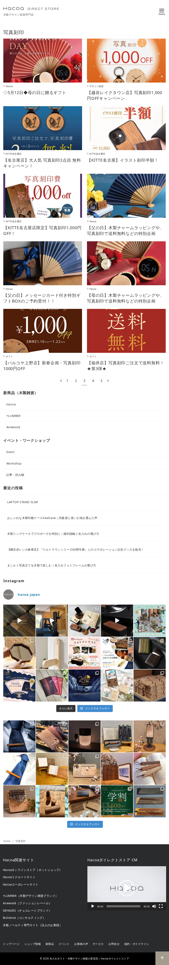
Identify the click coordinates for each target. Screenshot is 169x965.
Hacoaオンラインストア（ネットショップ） (32, 870)
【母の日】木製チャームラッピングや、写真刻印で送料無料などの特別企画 (125, 298)
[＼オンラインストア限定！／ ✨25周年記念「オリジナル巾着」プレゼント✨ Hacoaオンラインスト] (19, 685)
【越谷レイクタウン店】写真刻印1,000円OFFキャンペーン (124, 95)
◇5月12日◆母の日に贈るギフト (34, 92)
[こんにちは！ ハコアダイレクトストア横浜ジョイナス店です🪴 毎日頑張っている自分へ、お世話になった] (84, 736)
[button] (127, 888)
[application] (126, 888)
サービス (98, 944)
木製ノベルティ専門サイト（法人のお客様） (32, 925)
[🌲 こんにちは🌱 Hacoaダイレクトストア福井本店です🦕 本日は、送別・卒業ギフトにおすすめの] (150, 769)
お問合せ (114, 944)
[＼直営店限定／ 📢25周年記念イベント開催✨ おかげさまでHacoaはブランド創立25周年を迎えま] (52, 685)
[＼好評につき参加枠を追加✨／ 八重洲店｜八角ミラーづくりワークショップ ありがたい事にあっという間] (19, 653)
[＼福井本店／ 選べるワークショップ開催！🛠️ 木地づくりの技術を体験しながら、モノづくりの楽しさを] (150, 621)
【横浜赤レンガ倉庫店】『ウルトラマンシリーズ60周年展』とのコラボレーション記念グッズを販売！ (75, 549)
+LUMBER (13, 416)
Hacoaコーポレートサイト (21, 884)
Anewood (13, 427)
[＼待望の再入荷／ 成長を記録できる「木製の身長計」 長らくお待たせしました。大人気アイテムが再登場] (52, 653)
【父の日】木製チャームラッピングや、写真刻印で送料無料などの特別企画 (125, 230)
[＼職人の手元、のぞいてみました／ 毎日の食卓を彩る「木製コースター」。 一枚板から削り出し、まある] (150, 685)
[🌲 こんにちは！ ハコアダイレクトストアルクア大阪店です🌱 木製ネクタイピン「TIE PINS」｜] (19, 736)
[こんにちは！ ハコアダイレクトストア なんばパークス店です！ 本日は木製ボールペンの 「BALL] (117, 736)
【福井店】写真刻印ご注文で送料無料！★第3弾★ (125, 365)
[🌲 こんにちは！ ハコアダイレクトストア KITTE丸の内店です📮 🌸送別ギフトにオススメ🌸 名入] (84, 801)
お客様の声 (81, 944)
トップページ (11, 944)
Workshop (13, 463)
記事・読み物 (15, 475)
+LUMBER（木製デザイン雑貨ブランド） (30, 896)
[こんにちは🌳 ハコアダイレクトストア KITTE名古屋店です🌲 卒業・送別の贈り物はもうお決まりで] (52, 769)
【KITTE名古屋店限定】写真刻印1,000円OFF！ (42, 230)
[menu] (162, 11)
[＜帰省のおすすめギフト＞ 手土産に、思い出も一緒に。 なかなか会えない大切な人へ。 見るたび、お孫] (117, 685)
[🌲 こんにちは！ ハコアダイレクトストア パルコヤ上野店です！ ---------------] (150, 736)
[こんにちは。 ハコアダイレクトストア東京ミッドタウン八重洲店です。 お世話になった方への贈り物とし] (19, 769)
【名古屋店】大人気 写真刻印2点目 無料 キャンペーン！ (42, 163)
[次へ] (108, 381)
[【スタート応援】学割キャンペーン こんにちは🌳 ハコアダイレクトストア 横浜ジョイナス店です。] (117, 801)
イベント (64, 944)
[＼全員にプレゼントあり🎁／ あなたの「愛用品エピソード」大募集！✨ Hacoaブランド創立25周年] (117, 653)
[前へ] (61, 381)
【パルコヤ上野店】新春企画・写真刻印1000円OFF (41, 365)
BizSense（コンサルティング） (24, 918)
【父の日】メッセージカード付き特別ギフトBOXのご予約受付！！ (41, 298)
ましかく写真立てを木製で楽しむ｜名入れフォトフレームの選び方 (51, 565)
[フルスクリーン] (161, 906)
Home (7, 841)
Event (10, 452)
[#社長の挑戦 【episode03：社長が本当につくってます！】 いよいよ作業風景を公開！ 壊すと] (52, 621)
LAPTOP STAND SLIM (22, 502)
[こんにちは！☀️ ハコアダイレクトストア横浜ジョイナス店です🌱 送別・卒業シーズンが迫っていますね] (117, 769)
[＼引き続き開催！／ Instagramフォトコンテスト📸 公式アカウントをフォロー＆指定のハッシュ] (84, 653)
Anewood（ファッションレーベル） (27, 903)
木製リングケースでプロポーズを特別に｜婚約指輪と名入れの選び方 (53, 534)
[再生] (93, 906)
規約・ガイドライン (136, 944)
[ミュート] (154, 906)
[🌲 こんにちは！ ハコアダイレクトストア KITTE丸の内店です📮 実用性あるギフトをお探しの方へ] (52, 736)
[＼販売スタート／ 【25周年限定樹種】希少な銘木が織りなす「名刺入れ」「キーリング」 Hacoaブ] (150, 653)
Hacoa (11, 404)
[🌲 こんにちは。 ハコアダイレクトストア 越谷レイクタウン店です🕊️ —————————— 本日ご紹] (84, 769)
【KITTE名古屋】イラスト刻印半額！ (122, 160)
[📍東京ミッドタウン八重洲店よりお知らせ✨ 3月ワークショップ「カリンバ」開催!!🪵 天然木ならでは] (19, 801)
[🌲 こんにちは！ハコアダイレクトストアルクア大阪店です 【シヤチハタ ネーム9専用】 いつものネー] (52, 801)
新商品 (50, 944)
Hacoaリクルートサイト (19, 877)
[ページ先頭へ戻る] (162, 958)
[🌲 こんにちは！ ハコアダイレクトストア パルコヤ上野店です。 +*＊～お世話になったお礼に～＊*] (150, 801)
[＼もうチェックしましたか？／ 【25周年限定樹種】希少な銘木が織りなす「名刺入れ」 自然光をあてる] (19, 621)
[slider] (123, 906)
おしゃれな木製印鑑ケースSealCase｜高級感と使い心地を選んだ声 (52, 518)
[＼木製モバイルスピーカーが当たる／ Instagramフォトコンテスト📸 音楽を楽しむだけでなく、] (117, 621)
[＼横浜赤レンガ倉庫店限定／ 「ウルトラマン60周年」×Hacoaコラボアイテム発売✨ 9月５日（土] (84, 621)
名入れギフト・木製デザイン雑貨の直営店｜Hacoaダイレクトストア (89, 958)
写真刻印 (20, 841)
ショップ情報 (32, 944)
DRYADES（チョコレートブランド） (27, 910)
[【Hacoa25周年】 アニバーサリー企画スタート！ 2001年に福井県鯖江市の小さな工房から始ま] (84, 685)
